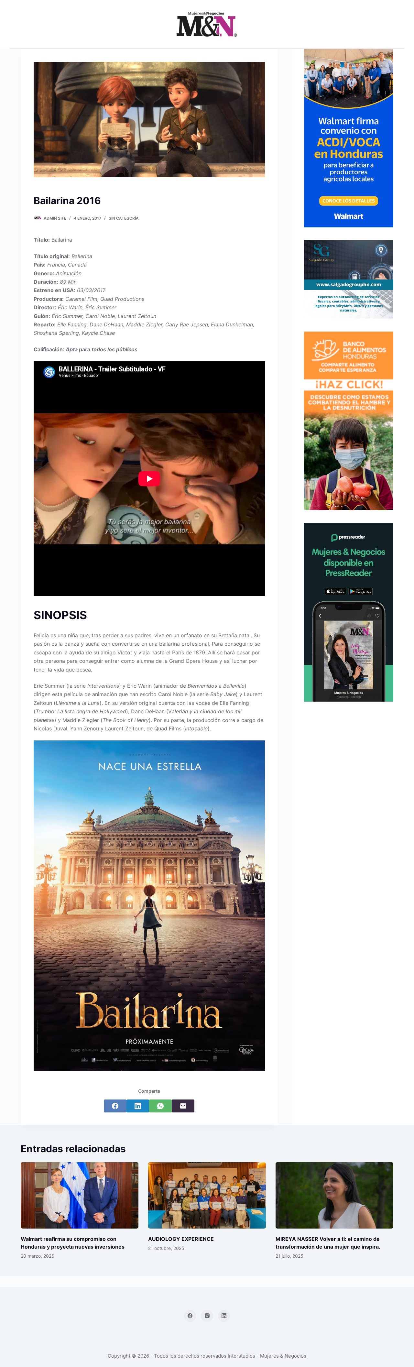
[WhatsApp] (160, 1105)
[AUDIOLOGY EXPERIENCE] (207, 1195)
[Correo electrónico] (183, 1105)
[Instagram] (207, 1316)
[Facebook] (115, 1105)
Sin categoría (124, 218)
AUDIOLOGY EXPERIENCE (181, 1239)
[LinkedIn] (137, 1105)
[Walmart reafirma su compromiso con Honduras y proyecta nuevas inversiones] (79, 1195)
